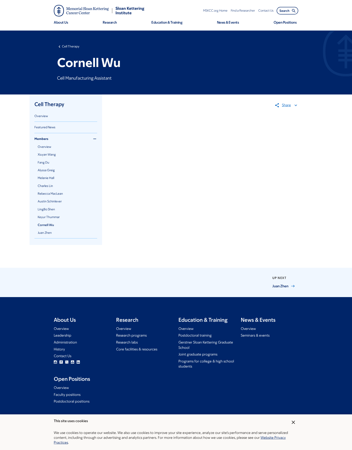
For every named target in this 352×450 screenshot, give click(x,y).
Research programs (131, 335)
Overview (41, 116)
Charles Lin (45, 186)
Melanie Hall (46, 178)
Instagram (55, 362)
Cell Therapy (70, 46)
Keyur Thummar (49, 217)
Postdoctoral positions (71, 401)
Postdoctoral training (195, 335)
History (59, 349)
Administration (65, 342)
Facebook (61, 362)
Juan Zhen (45, 232)
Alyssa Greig (46, 170)
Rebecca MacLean (50, 193)
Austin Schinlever (50, 201)
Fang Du (43, 162)
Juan (280, 286)
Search (284, 10)
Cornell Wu (46, 225)
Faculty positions (67, 395)
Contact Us (62, 356)
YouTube (72, 362)
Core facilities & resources (136, 349)
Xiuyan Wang (47, 154)
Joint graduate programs (197, 354)
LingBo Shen (46, 209)
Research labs (127, 342)
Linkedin (78, 362)
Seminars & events (255, 335)
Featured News (44, 127)
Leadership (62, 335)
